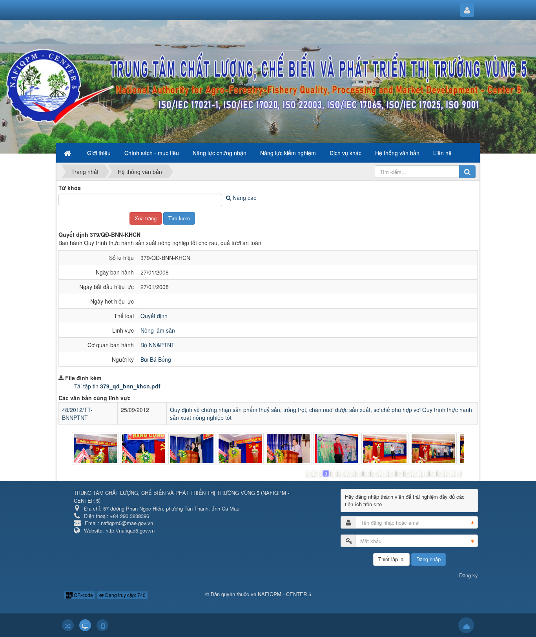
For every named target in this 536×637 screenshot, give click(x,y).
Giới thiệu (99, 153)
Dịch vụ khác (345, 153)
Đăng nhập (428, 559)
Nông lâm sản (157, 330)
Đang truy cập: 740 (125, 594)
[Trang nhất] (68, 153)
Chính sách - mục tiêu (151, 153)
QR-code (83, 594)
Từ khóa (69, 188)
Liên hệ (442, 153)
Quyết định (154, 316)
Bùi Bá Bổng (155, 359)
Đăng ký (468, 575)
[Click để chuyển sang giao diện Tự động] (68, 625)
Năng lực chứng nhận (219, 153)
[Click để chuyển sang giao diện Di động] (102, 625)
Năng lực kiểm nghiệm (288, 153)
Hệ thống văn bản (397, 153)
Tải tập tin (117, 386)
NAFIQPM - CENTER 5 (284, 594)
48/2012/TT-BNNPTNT (77, 413)
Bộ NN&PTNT (157, 345)
